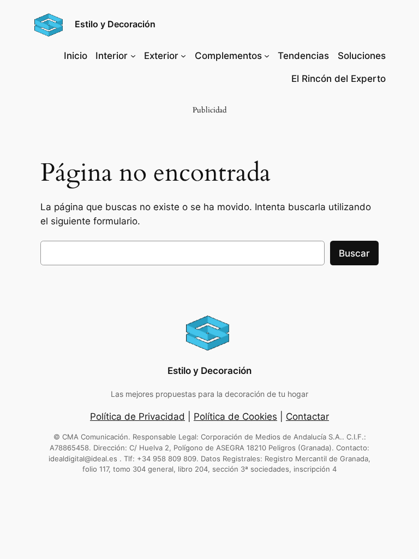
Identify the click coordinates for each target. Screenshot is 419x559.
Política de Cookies (235, 416)
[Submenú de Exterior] (183, 55)
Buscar (354, 253)
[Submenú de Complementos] (267, 55)
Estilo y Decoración (115, 24)
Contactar (307, 416)
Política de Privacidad (137, 416)
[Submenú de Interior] (133, 55)
